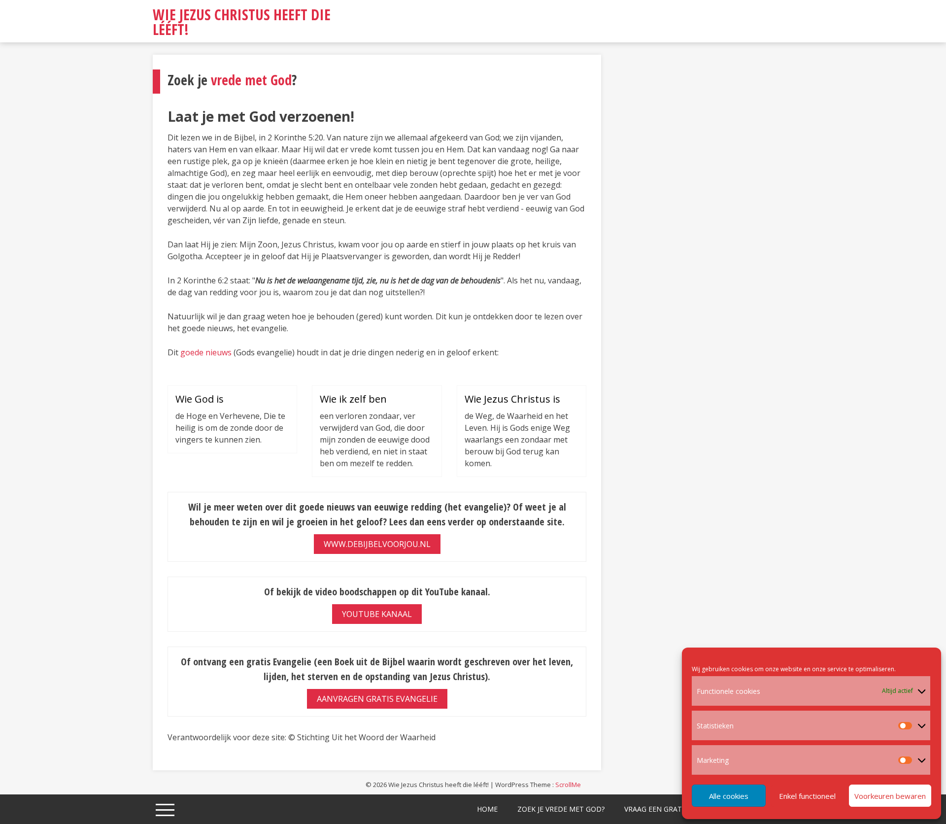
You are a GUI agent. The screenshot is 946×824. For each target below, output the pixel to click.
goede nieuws (206, 352)
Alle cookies (728, 796)
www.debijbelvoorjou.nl (377, 544)
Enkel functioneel (807, 796)
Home (487, 809)
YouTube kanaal (377, 614)
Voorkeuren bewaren (890, 796)
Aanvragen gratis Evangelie (377, 698)
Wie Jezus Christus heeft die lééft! (242, 21)
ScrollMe (568, 784)
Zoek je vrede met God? (561, 809)
